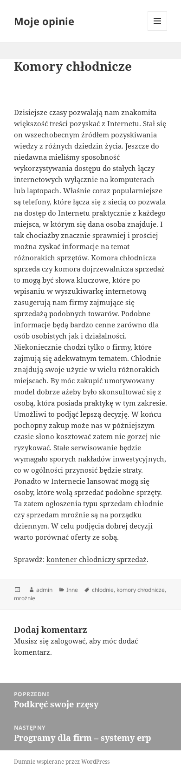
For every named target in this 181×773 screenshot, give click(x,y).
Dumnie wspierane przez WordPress (62, 762)
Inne (72, 590)
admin (44, 590)
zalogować (68, 640)
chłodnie (103, 590)
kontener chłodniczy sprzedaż (96, 559)
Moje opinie (44, 21)
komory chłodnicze (140, 590)
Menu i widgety (157, 30)
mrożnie (24, 598)
